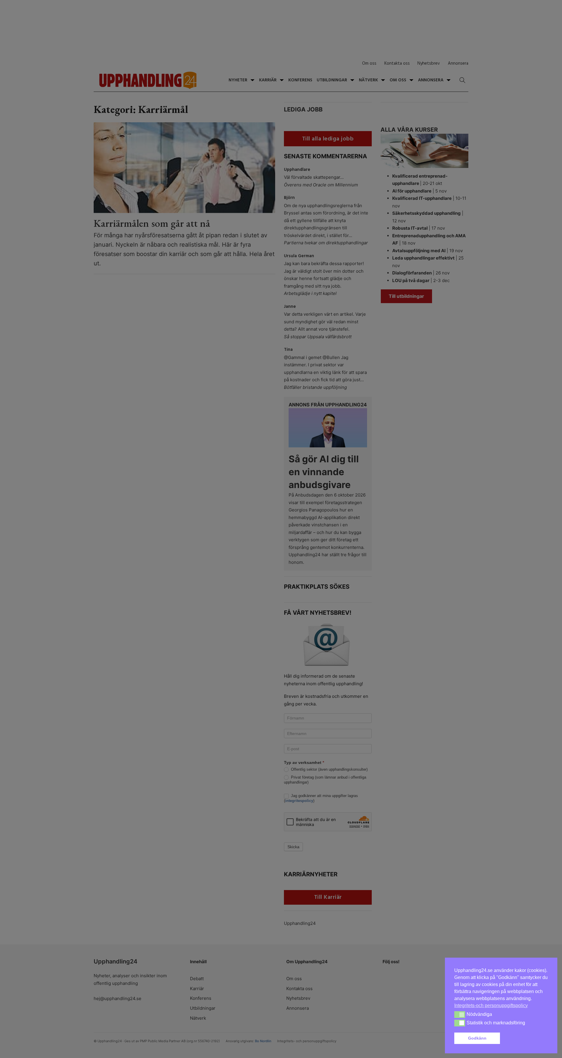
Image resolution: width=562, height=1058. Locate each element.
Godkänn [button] (477, 1038)
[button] (525, 1038)
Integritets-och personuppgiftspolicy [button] (491, 1005)
